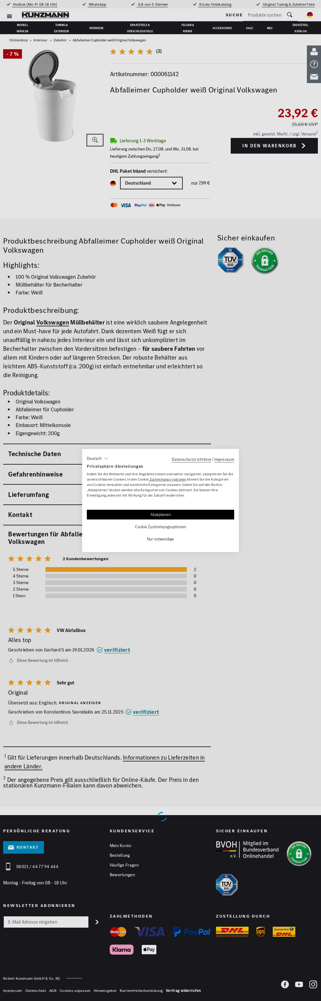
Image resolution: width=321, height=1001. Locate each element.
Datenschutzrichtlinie (191, 459)
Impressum (224, 459)
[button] (97, 458)
